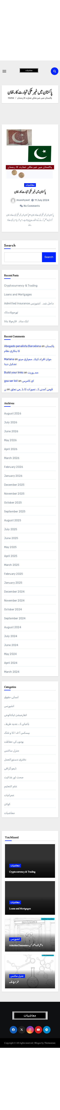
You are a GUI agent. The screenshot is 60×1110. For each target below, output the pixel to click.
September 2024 (15, 618)
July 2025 (10, 529)
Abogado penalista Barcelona (22, 346)
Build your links (13, 372)
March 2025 (11, 565)
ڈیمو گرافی (10, 768)
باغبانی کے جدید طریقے (16, 723)
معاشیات (30, 185)
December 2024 (14, 591)
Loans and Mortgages (18, 294)
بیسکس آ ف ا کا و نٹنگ (17, 732)
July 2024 (10, 636)
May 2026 (10, 440)
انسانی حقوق (11, 697)
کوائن (7, 804)
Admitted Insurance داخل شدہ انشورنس (29, 303)
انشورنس (9, 706)
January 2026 (13, 475)
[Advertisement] (30, 30)
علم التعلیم (10, 786)
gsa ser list (11, 380)
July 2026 (10, 422)
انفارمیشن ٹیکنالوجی (15, 715)
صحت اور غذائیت (13, 777)
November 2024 (14, 600)
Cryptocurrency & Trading (21, 285)
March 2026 (12, 458)
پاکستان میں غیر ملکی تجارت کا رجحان (30, 192)
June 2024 (11, 645)
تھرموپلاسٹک (11, 312)
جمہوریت (33, 372)
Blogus (37, 1043)
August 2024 (12, 627)
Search (10, 245)
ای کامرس (28, 380)
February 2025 (13, 573)
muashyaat (23, 200)
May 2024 (10, 654)
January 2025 (13, 582)
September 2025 (15, 511)
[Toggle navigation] (4, 71)
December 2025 (14, 484)
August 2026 (12, 413)
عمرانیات (9, 795)
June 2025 (11, 538)
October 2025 (13, 502)
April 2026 (11, 449)
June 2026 (11, 431)
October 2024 (13, 609)
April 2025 (10, 556)
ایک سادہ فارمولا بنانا (16, 321)
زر (5, 389)
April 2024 (11, 662)
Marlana (9, 359)
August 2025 (12, 520)
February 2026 (13, 467)
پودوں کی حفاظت (14, 741)
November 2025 (14, 493)
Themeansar (49, 1043)
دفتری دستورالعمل (15, 759)
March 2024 (12, 671)
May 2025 (10, 547)
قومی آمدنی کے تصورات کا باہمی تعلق (32, 389)
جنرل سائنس (11, 750)
